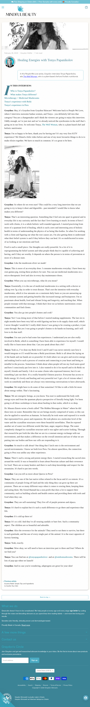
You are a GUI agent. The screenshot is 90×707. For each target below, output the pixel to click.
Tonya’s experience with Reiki (18, 101)
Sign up (34, 660)
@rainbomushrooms (64, 557)
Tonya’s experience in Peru (16, 105)
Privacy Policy (67, 685)
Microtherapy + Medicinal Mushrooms (21, 98)
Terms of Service (55, 685)
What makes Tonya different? (23, 94)
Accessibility (22, 685)
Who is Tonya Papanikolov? (22, 91)
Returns (45, 685)
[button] (70, 698)
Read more (26, 625)
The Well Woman (30, 76)
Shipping (38, 685)
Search (30, 685)
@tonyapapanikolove (38, 557)
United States (44, 671)
